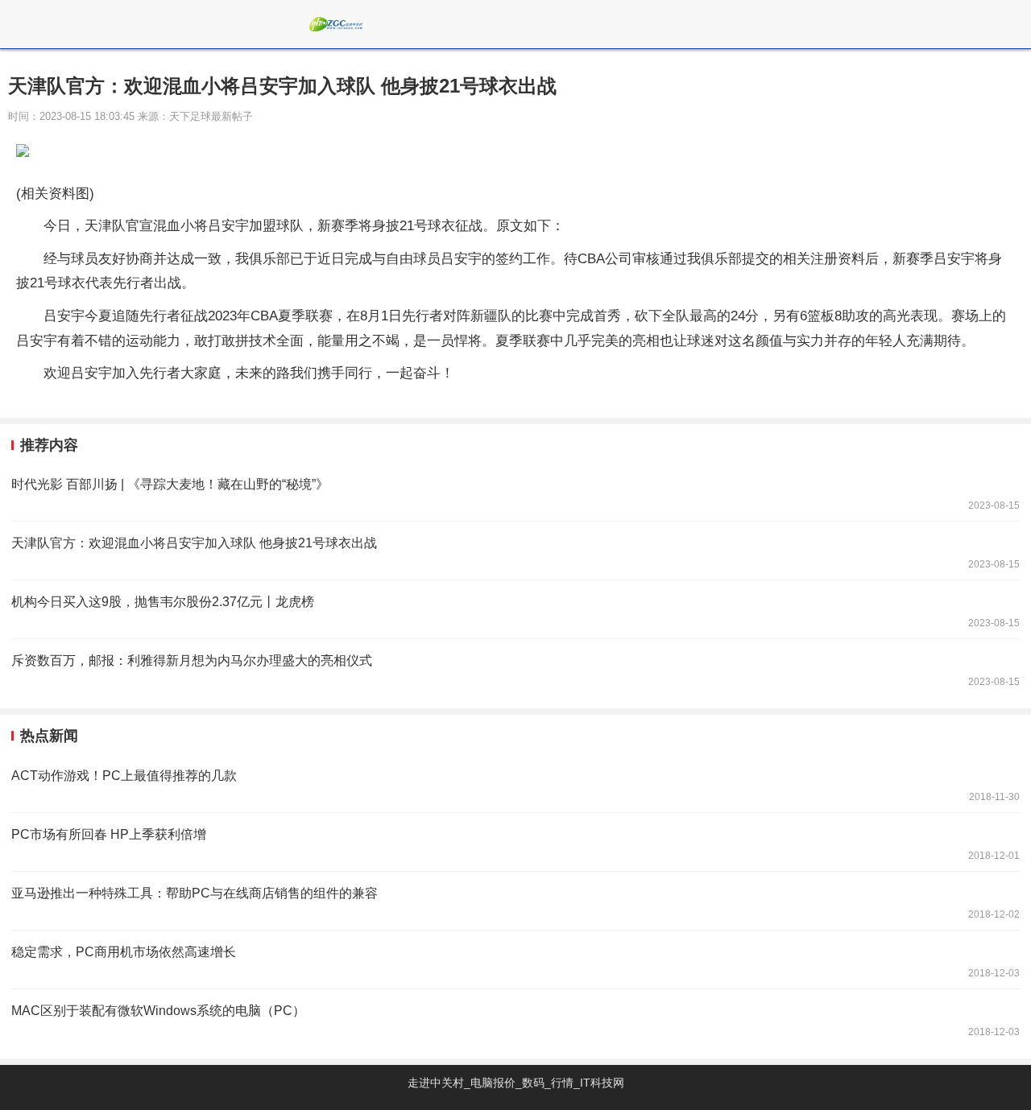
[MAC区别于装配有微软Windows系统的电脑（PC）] (515, 1018)
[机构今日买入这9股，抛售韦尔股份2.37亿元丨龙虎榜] (515, 609)
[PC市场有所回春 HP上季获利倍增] (515, 842)
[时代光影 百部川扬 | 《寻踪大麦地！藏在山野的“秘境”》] (515, 492)
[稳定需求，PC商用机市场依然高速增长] (515, 959)
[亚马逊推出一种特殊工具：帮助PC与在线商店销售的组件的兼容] (515, 901)
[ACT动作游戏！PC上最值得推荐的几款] (515, 783)
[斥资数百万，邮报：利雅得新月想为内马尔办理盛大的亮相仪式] (515, 668)
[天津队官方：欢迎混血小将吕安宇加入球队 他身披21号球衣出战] (515, 551)
